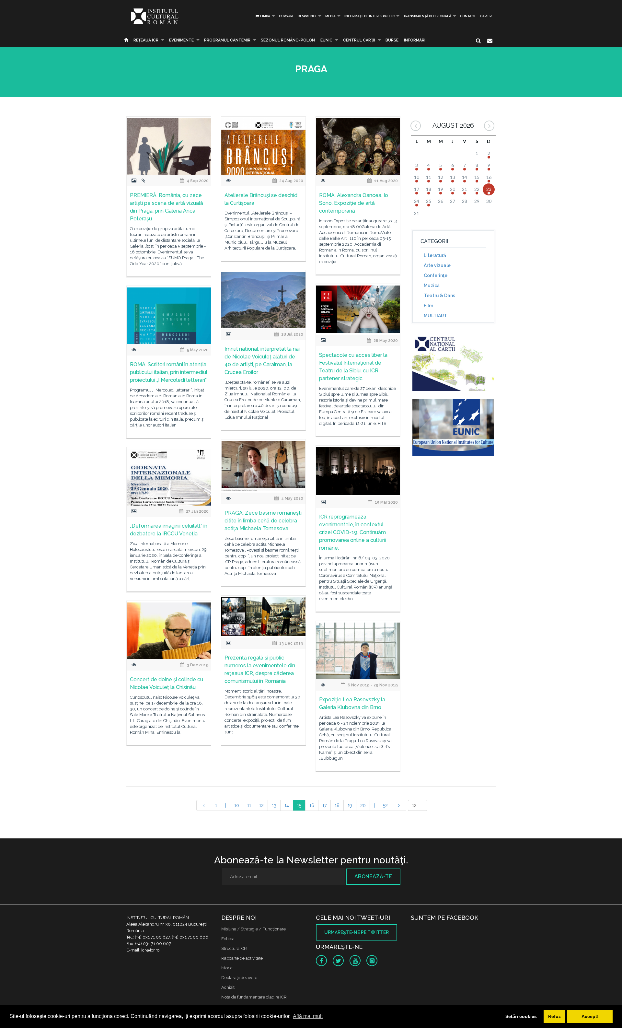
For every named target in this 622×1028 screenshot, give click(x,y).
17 (324, 805)
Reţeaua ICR (145, 40)
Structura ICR (234, 948)
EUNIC (326, 40)
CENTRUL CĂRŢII (359, 40)
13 (274, 805)
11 (249, 805)
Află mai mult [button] (308, 1016)
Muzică (432, 285)
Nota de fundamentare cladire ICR (254, 997)
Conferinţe (435, 275)
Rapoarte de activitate (242, 958)
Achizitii (228, 987)
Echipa (228, 938)
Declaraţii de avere (239, 977)
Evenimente (181, 40)
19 (350, 805)
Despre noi (307, 16)
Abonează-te (373, 876)
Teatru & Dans (439, 295)
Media (330, 16)
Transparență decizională (427, 16)
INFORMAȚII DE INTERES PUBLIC (369, 16)
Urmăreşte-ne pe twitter (356, 932)
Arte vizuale (437, 265)
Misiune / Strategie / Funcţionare (253, 929)
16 (311, 805)
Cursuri (286, 16)
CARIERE (486, 16)
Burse (392, 40)
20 (363, 805)
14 (286, 805)
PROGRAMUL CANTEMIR (227, 40)
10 (236, 805)
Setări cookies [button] (521, 1016)
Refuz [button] (554, 1016)
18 (337, 805)
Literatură (435, 255)
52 (385, 805)
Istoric (227, 967)
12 (261, 805)
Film (428, 305)
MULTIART (435, 315)
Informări (414, 40)
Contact (468, 16)
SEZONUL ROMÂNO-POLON (288, 40)
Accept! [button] (590, 1016)
